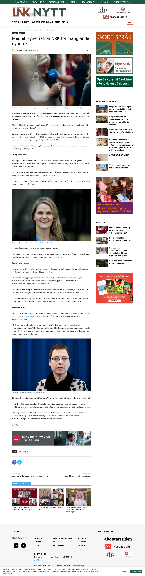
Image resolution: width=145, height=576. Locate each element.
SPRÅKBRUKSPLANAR (119, 155)
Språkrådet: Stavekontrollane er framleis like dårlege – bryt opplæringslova (76, 509)
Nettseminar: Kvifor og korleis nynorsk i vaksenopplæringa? (119, 230)
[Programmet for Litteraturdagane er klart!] (51, 497)
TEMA (36, 545)
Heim (13, 30)
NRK (20, 451)
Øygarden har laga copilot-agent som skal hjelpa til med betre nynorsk (121, 109)
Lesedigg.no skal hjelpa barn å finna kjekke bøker (30, 476)
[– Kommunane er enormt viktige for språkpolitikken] (102, 132)
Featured (15, 33)
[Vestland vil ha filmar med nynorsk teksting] (102, 263)
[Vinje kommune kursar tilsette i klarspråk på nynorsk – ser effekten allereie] (102, 119)
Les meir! (124, 571)
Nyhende (20, 30)
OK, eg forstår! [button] (136, 571)
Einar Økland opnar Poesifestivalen (78, 476)
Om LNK (56, 542)
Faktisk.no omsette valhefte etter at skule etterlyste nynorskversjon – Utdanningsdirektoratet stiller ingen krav (121, 145)
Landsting (81, 545)
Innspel (37, 542)
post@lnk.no (39, 560)
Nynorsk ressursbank (62, 538)
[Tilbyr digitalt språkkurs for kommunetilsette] (102, 167)
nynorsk (25, 451)
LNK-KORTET (82, 538)
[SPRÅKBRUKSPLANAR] (102, 157)
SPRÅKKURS (81, 542)
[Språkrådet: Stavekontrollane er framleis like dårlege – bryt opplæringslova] (78, 497)
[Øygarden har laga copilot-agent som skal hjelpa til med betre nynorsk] (102, 109)
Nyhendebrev (58, 545)
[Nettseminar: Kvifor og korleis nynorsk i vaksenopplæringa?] (24, 497)
